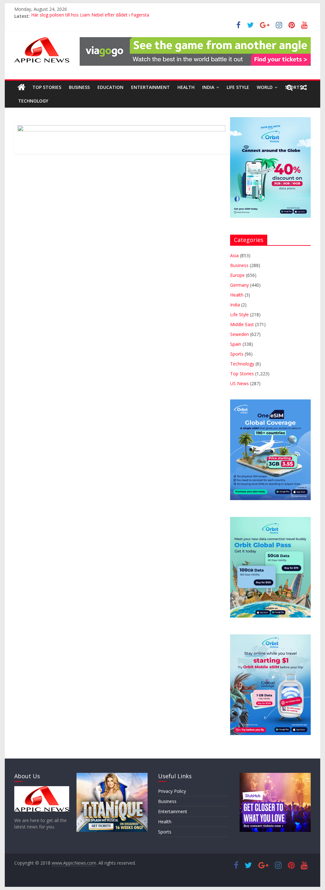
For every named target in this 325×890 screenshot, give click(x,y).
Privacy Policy (172, 791)
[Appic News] (21, 87)
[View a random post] (304, 87)
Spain (235, 344)
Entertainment (150, 87)
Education (110, 87)
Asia (234, 255)
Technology (33, 101)
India (208, 87)
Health (186, 87)
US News (239, 383)
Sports (236, 354)
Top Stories (46, 87)
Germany (239, 285)
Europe (237, 275)
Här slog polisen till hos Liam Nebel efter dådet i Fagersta (90, 16)
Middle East (242, 324)
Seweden (239, 334)
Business (79, 87)
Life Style (238, 87)
